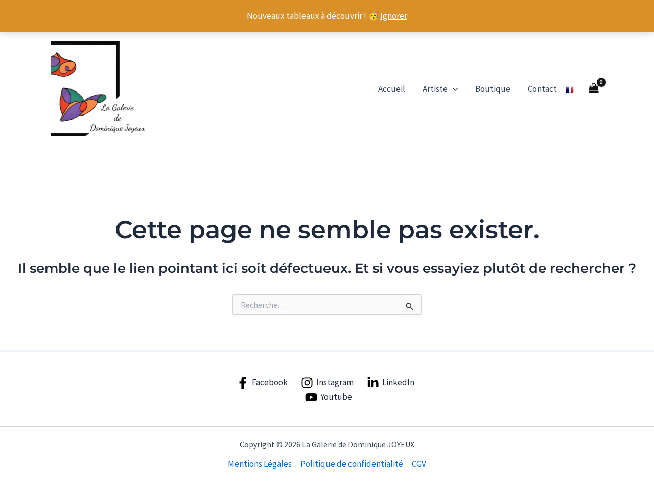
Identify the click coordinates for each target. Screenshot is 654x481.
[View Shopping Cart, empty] (593, 89)
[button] (453, 89)
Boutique (492, 89)
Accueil (391, 89)
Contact (542, 89)
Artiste (435, 89)
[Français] (570, 89)
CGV (419, 463)
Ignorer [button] (393, 15)
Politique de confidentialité (351, 463)
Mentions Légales (260, 463)
